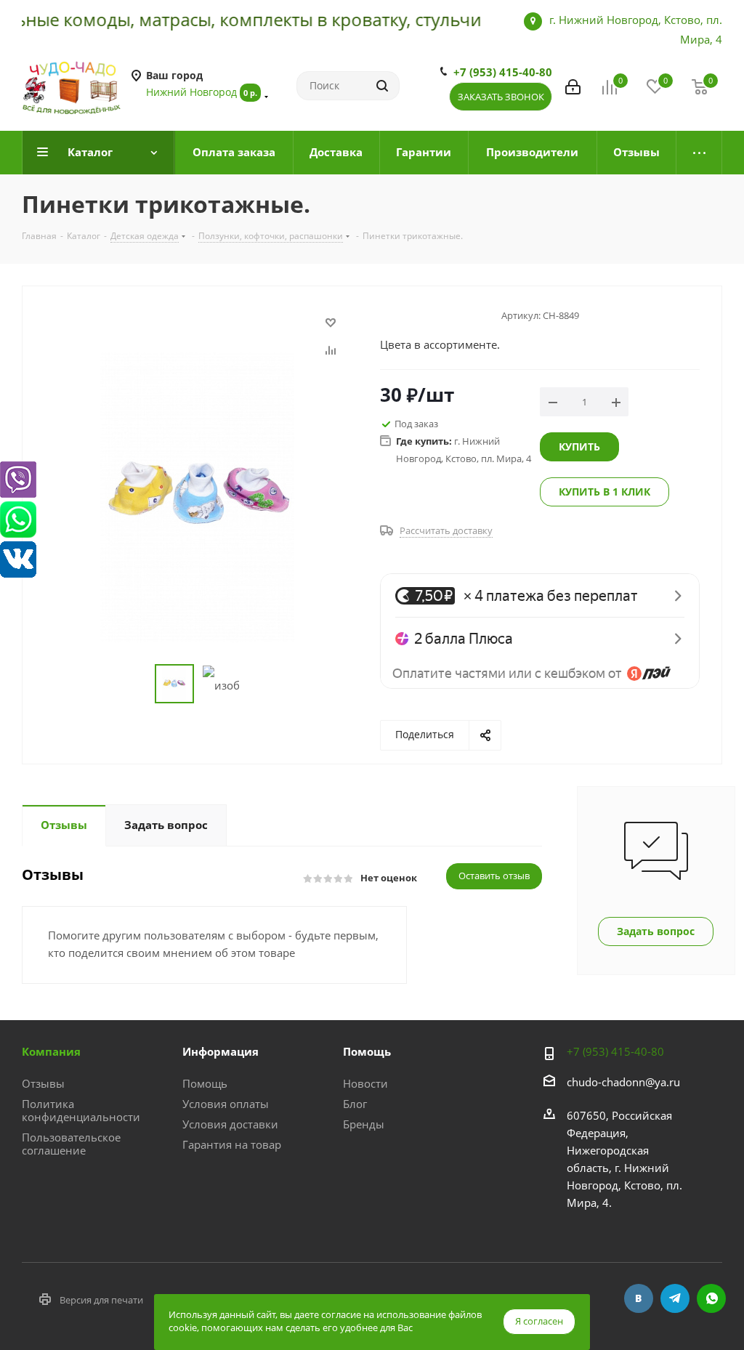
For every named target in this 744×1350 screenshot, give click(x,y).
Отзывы (43, 1083)
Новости (365, 1083)
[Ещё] (699, 152)
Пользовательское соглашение (71, 1143)
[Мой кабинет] (573, 85)
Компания (51, 1051)
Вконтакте (638, 1298)
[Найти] (382, 85)
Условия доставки (230, 1124)
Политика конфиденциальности (81, 1110)
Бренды (363, 1124)
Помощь (204, 1083)
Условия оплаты (225, 1103)
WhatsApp (711, 1298)
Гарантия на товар (231, 1144)
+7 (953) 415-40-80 (502, 72)
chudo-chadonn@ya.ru (623, 1082)
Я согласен (539, 1320)
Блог (355, 1103)
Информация (220, 1051)
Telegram (675, 1298)
